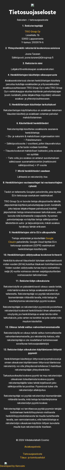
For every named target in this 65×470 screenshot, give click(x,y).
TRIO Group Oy (32, 31)
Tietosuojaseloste (32, 454)
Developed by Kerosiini (12, 466)
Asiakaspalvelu (32, 446)
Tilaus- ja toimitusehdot (32, 457)
